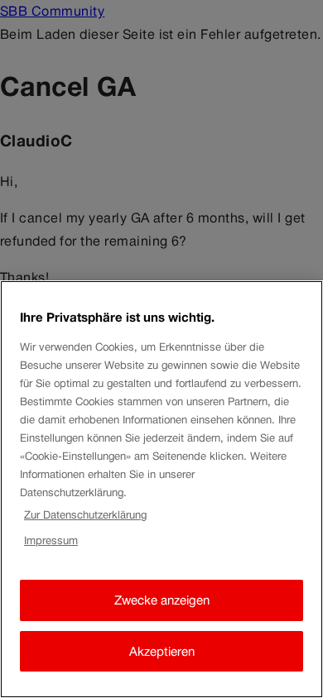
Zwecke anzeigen (162, 600)
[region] (161, 489)
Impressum (51, 540)
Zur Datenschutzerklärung (85, 515)
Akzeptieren (162, 651)
